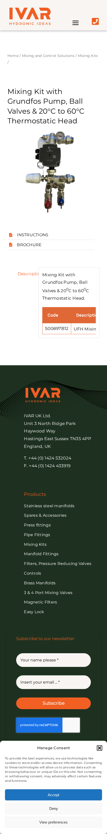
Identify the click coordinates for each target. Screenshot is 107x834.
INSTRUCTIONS (32, 234)
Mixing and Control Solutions (48, 55)
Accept (53, 795)
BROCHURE (29, 244)
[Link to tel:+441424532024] (95, 21)
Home (12, 55)
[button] (99, 747)
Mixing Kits (88, 55)
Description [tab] (26, 273)
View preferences (53, 822)
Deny (53, 808)
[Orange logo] (29, 9)
